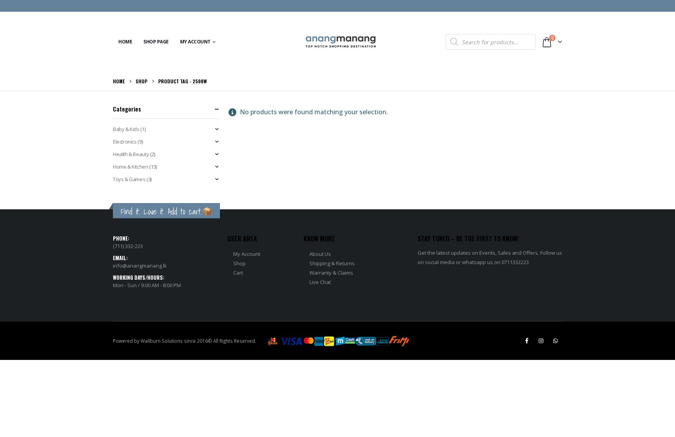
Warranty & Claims (331, 272)
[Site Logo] (341, 42)
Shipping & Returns (332, 263)
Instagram (541, 341)
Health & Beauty (131, 154)
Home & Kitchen (130, 166)
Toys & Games (129, 179)
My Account (195, 41)
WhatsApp (555, 341)
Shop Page (156, 41)
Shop (239, 263)
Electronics (125, 141)
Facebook (526, 341)
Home (125, 41)
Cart (238, 272)
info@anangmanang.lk (140, 265)
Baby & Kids (126, 129)
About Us (320, 253)
